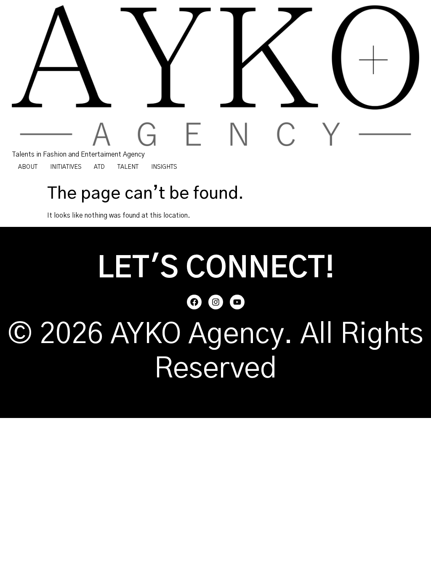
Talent (127, 167)
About (27, 167)
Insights (164, 167)
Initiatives (65, 167)
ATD (99, 167)
